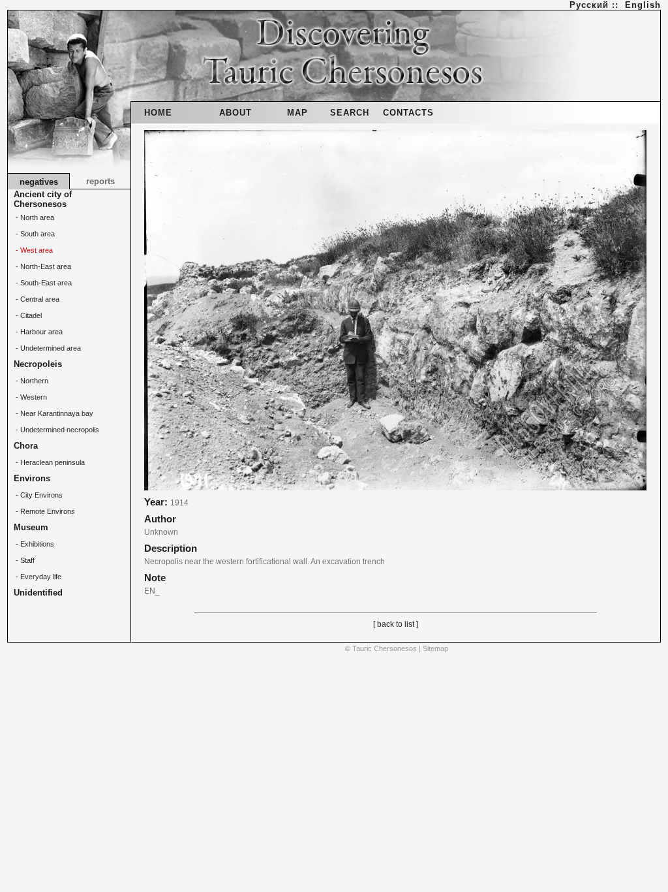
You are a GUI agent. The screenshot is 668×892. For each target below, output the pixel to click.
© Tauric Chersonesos (381, 648)
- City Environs (38, 495)
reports (100, 181)
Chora (26, 446)
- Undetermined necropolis (56, 430)
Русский (589, 5)
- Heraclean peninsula (49, 462)
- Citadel (28, 315)
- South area (34, 234)
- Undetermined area (47, 348)
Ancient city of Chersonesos (43, 199)
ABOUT (235, 113)
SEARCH (349, 113)
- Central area (36, 299)
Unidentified (38, 592)
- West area (33, 250)
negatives (39, 182)
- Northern (31, 381)
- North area (34, 217)
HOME (158, 113)
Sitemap (435, 648)
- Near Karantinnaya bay (53, 413)
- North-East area (42, 266)
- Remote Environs (44, 511)
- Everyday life (37, 577)
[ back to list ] (395, 624)
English (643, 5)
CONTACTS (408, 113)
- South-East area (43, 283)
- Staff (24, 560)
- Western (30, 397)
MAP (297, 113)
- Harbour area (38, 332)
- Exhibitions (34, 544)
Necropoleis (38, 364)
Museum (31, 527)
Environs (32, 478)
